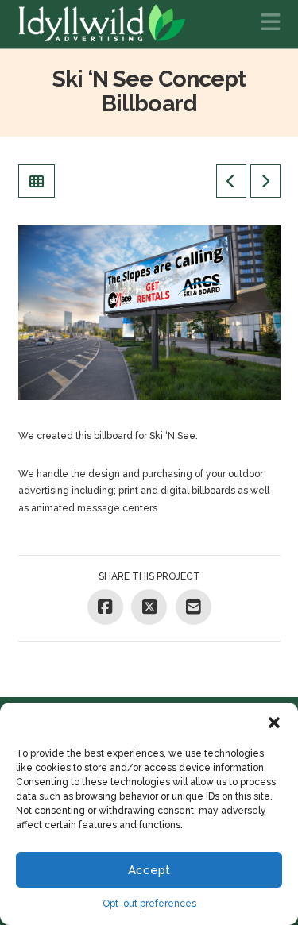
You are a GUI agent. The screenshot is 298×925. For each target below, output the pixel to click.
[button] (274, 722)
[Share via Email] (193, 607)
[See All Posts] (36, 181)
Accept (149, 870)
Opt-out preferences (149, 903)
